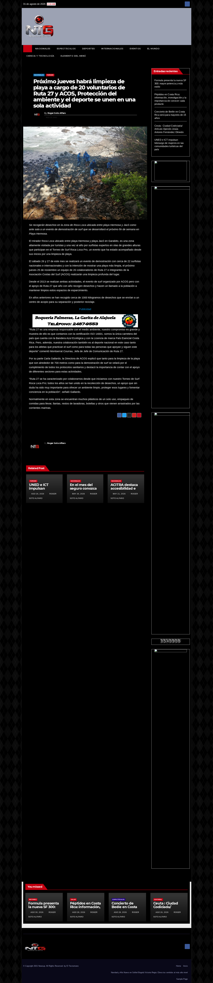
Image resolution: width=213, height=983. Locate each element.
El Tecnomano (73, 966)
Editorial (158, 899)
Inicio (185, 966)
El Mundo (153, 48)
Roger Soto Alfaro (57, 113)
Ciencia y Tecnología (40, 56)
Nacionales (42, 48)
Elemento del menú (73, 56)
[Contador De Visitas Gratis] (171, 641)
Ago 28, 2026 (78, 912)
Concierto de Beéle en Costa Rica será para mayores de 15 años (170, 114)
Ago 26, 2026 (37, 494)
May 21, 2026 (119, 494)
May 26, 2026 (78, 494)
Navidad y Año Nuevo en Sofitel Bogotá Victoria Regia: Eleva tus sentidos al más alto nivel (149, 972)
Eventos (135, 48)
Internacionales (112, 48)
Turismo (50, 75)
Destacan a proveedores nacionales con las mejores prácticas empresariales (53, 426)
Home (178, 966)
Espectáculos (66, 48)
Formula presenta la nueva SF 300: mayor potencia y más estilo (170, 83)
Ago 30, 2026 (37, 912)
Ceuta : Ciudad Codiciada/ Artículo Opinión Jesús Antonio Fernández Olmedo (169, 129)
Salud (73, 899)
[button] (189, 52)
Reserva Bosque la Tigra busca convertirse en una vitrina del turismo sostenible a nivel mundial (108, 426)
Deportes (88, 48)
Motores (33, 899)
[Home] (27, 48)
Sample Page (182, 979)
